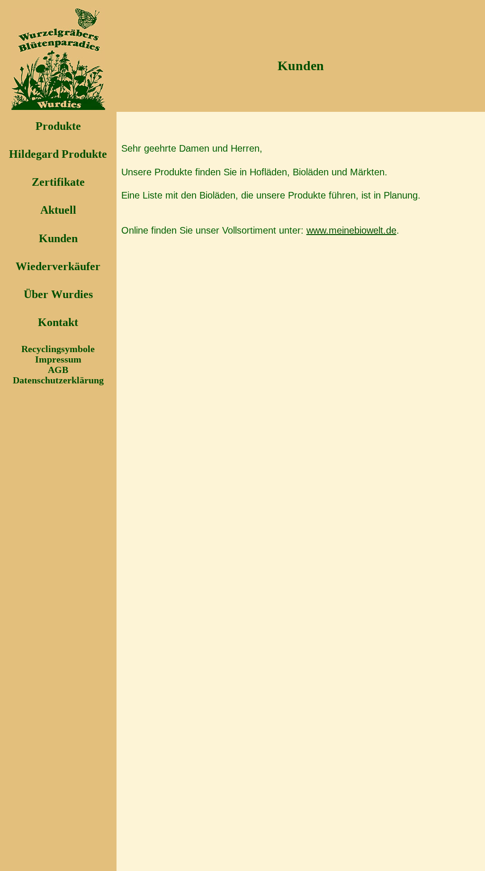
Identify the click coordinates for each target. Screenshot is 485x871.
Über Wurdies (58, 294)
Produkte (58, 126)
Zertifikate (58, 182)
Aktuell (58, 210)
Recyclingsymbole (58, 349)
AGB (58, 369)
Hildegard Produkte (58, 154)
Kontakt (58, 322)
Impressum (58, 359)
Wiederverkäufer (58, 266)
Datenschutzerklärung (58, 380)
